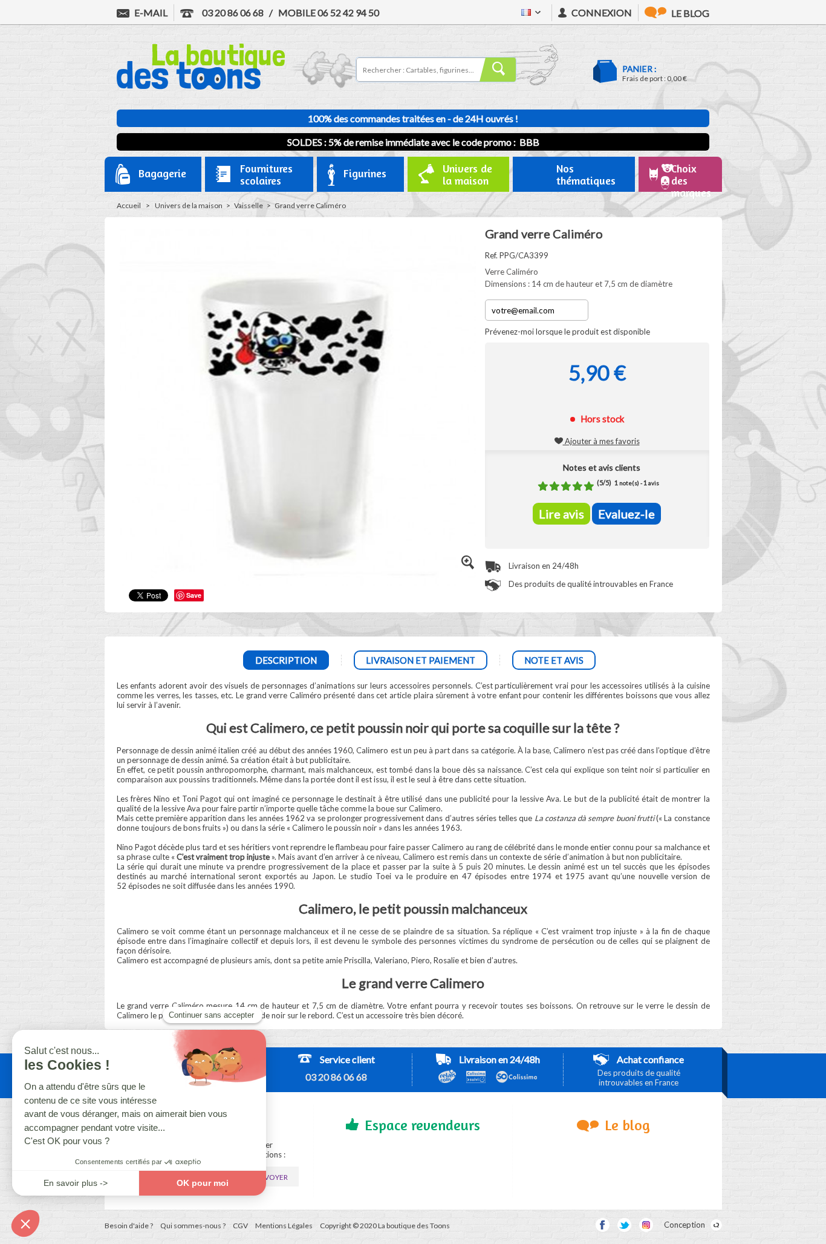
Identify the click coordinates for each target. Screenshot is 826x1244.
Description (286, 660)
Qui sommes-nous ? (193, 1225)
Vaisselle (248, 205)
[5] (589, 486)
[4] (577, 486)
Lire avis (561, 513)
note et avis (554, 660)
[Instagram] (646, 1225)
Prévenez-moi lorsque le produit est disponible (567, 331)
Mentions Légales (284, 1225)
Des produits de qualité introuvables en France (590, 584)
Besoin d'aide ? (129, 1225)
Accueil (129, 205)
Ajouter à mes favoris (601, 441)
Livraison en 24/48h (543, 566)
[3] (566, 486)
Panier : (639, 69)
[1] (543, 486)
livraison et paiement (420, 660)
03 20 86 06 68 (232, 12)
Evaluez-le (626, 513)
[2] (554, 486)
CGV (240, 1225)
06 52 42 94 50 (328, 12)
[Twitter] (624, 1225)
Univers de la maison (189, 205)
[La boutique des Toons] (201, 86)
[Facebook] (603, 1225)
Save (193, 595)
